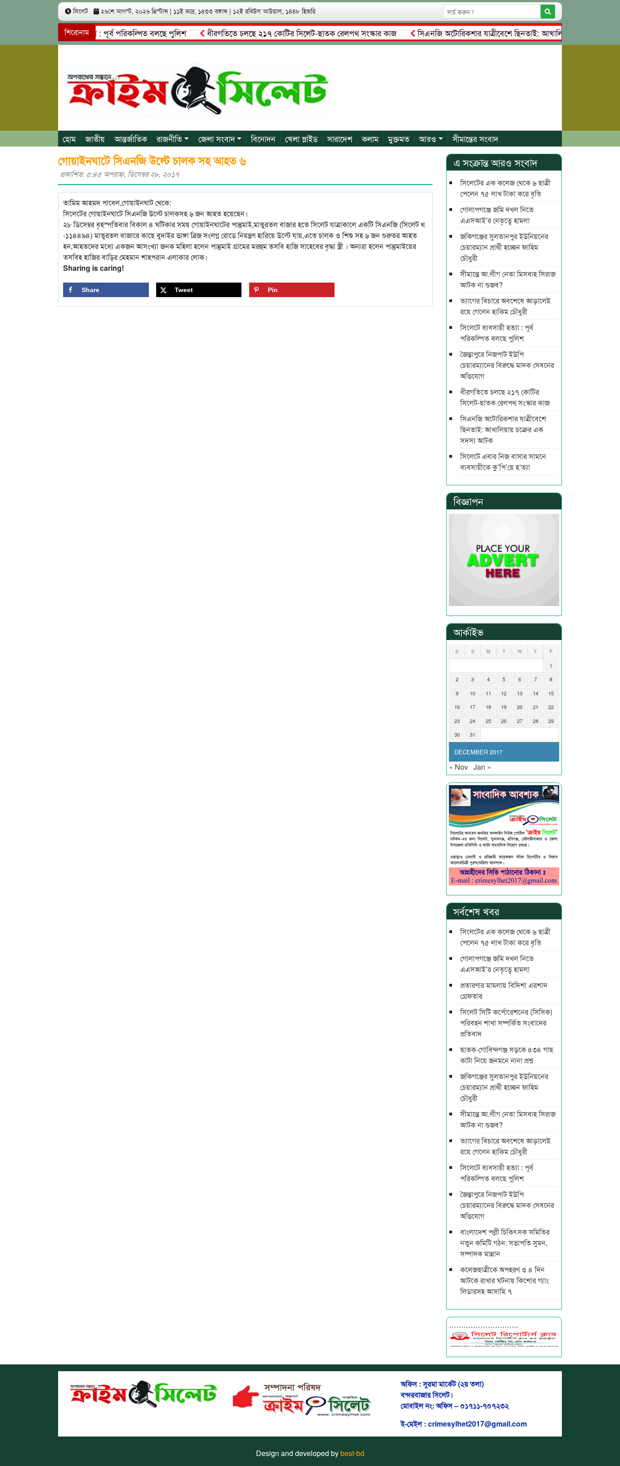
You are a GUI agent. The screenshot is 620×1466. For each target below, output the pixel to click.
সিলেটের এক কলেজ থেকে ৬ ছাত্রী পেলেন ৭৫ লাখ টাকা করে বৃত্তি (505, 188)
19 (504, 706)
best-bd (352, 1453)
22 (551, 706)
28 (535, 720)
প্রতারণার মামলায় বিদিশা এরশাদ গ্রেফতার (503, 990)
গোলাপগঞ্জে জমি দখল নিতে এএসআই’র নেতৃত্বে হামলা (497, 214)
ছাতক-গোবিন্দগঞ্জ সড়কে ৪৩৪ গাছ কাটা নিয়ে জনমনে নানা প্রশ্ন (506, 1054)
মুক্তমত (398, 138)
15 (551, 693)
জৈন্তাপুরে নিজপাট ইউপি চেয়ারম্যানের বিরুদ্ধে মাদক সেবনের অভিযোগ (507, 365)
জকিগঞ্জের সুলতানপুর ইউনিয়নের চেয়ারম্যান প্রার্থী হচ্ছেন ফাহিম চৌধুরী (504, 247)
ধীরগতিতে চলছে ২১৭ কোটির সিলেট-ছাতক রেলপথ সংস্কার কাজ (281, 33)
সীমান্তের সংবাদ (475, 138)
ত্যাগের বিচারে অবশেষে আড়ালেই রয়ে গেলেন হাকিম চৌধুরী (505, 306)
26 (504, 720)
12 (504, 693)
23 (457, 720)
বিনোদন (263, 138)
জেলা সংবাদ (216, 138)
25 (488, 720)
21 (535, 706)
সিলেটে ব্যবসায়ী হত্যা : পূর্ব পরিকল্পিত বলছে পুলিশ (496, 332)
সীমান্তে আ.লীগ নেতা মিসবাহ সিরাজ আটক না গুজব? (508, 279)
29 (551, 720)
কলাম (370, 138)
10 (472, 693)
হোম (69, 138)
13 (519, 693)
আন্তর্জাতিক (130, 138)
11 (488, 693)
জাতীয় (95, 138)
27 (519, 720)
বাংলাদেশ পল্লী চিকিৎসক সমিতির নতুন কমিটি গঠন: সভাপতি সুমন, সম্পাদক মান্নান (505, 1243)
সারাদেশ (339, 138)
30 (457, 734)
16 (457, 706)
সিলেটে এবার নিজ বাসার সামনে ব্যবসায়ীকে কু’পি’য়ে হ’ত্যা (503, 461)
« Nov (458, 767)
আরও (427, 138)
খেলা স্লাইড (301, 138)
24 (472, 720)
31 (472, 734)
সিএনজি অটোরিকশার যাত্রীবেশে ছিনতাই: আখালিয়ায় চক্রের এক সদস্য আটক (503, 429)
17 (472, 706)
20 (519, 706)
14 (535, 693)
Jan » (482, 767)
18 (488, 706)
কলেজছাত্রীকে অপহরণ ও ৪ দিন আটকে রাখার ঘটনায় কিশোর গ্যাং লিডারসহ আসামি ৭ (504, 1280)
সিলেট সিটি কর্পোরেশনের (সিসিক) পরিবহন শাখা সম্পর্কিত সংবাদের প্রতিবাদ (506, 1023)
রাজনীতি (169, 138)
